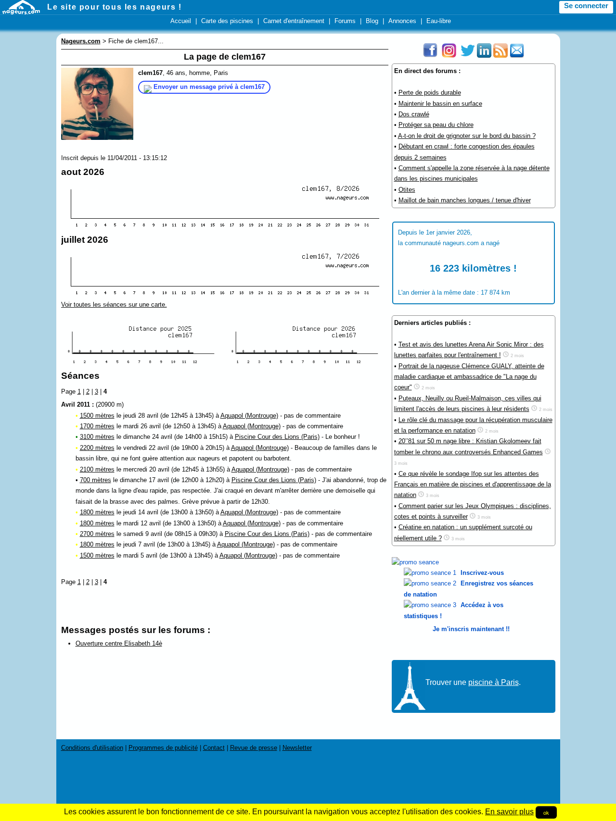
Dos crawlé (413, 114)
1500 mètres (97, 415)
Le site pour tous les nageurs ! (114, 7)
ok (546, 812)
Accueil (180, 21)
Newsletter (297, 747)
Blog (372, 21)
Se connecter (586, 6)
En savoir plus (509, 812)
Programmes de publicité (163, 747)
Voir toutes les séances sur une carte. (114, 304)
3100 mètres (97, 436)
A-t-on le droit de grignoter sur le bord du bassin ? (467, 135)
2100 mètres (97, 469)
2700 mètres (97, 533)
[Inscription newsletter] (517, 55)
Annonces (402, 21)
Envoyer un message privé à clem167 (209, 86)
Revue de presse (253, 747)
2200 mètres (97, 447)
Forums (345, 21)
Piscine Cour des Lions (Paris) (277, 436)
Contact (214, 747)
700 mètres (95, 480)
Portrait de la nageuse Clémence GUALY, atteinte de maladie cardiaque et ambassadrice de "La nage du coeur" (469, 376)
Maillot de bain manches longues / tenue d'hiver (464, 200)
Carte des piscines (227, 21)
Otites (406, 189)
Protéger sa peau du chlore (436, 124)
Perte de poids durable (429, 92)
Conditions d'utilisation (92, 747)
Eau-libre (438, 21)
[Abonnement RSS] (500, 55)
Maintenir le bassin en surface (440, 103)
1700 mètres (97, 426)
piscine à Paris (493, 682)
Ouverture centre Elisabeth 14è (119, 643)
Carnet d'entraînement (293, 21)
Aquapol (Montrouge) (249, 415)
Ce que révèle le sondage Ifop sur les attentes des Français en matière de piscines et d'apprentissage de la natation (472, 484)
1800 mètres (97, 512)
